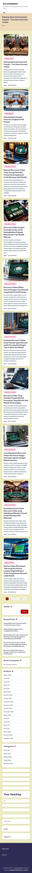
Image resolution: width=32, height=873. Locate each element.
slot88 (5, 829)
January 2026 (8, 698)
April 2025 (7, 728)
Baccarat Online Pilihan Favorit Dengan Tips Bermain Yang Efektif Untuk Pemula (16, 289)
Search (7, 607)
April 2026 (7, 688)
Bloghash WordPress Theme (19, 870)
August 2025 (7, 715)
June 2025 (7, 722)
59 (20, 598)
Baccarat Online (10, 166)
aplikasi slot (7, 836)
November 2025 (8, 705)
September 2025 (9, 712)
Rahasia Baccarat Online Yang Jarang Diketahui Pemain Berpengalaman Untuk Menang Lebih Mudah (16, 636)
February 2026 (8, 695)
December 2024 (8, 738)
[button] (24, 598)
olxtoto (4, 855)
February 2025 (8, 735)
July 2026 (6, 678)
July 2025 (6, 718)
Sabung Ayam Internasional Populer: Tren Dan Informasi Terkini (15, 64)
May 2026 (7, 685)
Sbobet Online (9, 562)
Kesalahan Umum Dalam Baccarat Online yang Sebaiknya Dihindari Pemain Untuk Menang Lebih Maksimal (15, 513)
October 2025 (8, 708)
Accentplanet (10, 3)
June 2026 (7, 682)
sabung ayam (9, 58)
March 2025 (7, 732)
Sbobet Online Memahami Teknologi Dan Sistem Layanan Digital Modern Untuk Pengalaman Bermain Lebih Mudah (15, 571)
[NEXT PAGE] (24, 598)
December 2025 (8, 702)
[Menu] (4, 12)
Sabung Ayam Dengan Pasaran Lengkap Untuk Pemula (14, 119)
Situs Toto (7, 821)
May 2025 (7, 725)
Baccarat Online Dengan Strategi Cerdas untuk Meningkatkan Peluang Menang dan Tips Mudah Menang (14, 232)
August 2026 (7, 675)
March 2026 (7, 692)
